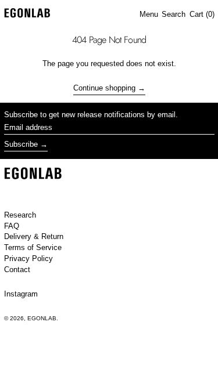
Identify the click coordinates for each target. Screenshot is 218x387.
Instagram (21, 294)
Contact (17, 269)
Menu (149, 14)
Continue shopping (104, 88)
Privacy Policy (28, 258)
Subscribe (21, 144)
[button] (173, 14)
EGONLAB (41, 318)
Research (20, 215)
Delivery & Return (33, 236)
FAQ (11, 226)
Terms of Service (33, 247)
